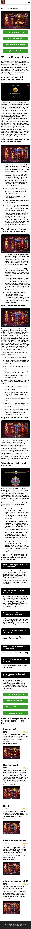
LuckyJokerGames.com (15, 925)
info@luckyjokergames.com (17, 924)
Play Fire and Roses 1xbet (15, 51)
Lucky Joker (5, 8)
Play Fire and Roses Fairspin (15, 44)
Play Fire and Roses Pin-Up (15, 38)
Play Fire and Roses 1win (15, 32)
